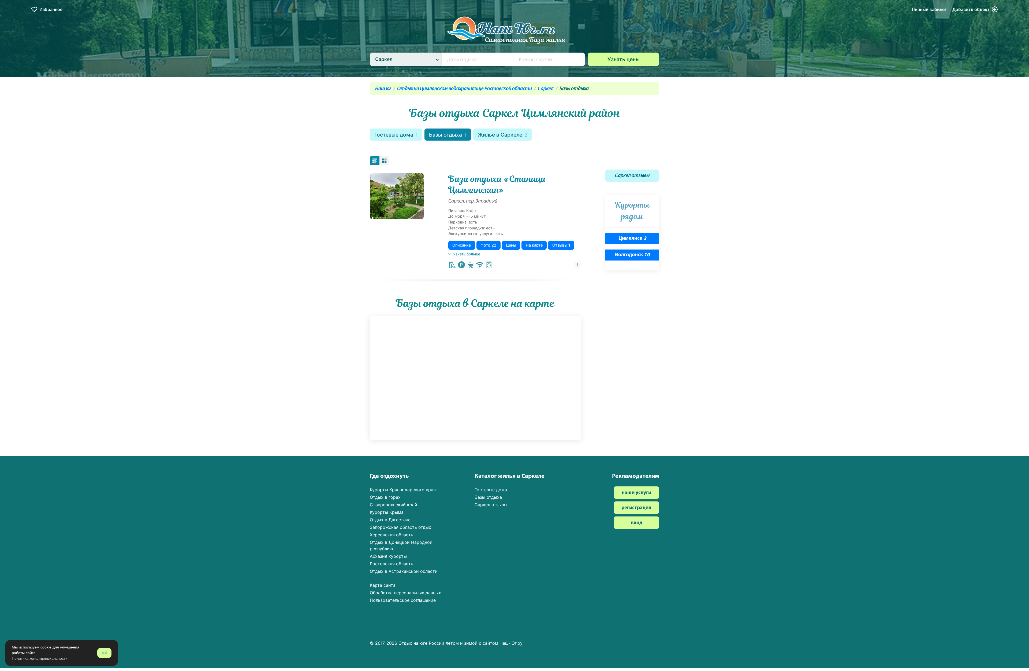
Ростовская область (391, 563)
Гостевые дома (396, 134)
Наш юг (383, 88)
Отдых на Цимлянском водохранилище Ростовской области (464, 88)
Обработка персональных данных (405, 592)
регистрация (636, 508)
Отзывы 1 (561, 245)
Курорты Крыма (387, 512)
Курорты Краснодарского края (403, 489)
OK (104, 653)
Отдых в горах (385, 497)
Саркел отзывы (632, 175)
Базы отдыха (448, 134)
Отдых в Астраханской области (404, 571)
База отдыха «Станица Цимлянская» (497, 184)
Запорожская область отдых (400, 527)
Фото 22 (488, 245)
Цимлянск (632, 238)
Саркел (546, 88)
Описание (461, 245)
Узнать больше (466, 254)
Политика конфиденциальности (40, 658)
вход (636, 523)
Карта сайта (383, 585)
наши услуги (636, 493)
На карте (534, 245)
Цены (511, 245)
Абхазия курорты (388, 556)
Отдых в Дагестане (390, 519)
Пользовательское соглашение (403, 600)
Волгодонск (632, 255)
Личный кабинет (929, 9)
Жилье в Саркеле (502, 134)
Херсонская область (391, 534)
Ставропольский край (393, 504)
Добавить (971, 9)
